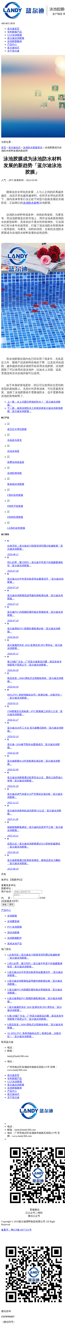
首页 (3, 147)
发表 (4, 904)
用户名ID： (7, 891)
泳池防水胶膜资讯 (32, 147)
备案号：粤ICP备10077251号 (16, 1230)
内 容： (7, 898)
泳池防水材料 (31, 202)
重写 (11, 904)
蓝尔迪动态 (14, 147)
